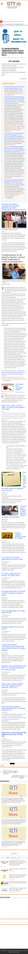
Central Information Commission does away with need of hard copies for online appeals (13, 647)
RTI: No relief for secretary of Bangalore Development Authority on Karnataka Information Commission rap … (17, 876)
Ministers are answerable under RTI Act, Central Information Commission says (14, 668)
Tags (19, 857)
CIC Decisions (9, 198)
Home (2, 24)
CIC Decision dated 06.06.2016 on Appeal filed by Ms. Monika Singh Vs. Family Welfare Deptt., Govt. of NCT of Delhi (14, 181)
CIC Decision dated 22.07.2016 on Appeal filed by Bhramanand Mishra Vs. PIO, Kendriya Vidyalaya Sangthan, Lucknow (14, 88)
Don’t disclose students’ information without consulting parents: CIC (13, 708)
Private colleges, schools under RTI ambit (20, 535)
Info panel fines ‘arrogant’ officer (19, 387)
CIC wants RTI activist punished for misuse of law (12, 558)
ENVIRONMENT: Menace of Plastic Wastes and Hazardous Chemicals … (18, 776)
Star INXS (17, 952)
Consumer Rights (8, 24)
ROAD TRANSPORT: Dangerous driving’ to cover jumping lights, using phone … (10, 772)
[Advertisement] (14, 13)
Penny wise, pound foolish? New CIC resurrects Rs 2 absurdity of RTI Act (12, 685)
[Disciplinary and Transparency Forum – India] (14, 5)
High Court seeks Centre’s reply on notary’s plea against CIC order (13, 407)
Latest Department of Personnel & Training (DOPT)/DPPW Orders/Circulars (15, 452)
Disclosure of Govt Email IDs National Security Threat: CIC (14, 734)
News (18, 57)
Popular (7, 857)
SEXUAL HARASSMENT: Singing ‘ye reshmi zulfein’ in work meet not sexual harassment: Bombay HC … (18, 889)
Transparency (22, 57)
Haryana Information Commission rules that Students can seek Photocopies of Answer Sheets (14, 207)
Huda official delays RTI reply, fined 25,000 (13, 612)
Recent (2, 857)
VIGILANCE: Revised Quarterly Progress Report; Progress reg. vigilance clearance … (18, 883)
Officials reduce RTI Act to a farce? (13, 628)
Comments (13, 857)
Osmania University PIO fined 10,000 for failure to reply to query (13, 593)
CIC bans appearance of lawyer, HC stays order (11, 574)
